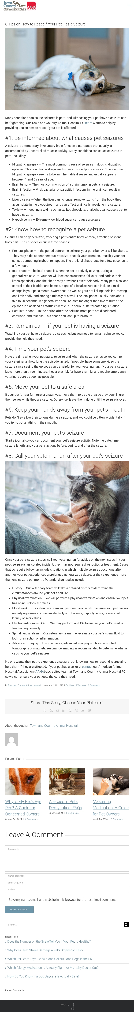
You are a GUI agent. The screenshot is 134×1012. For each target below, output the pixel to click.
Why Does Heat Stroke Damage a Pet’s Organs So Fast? (45, 950)
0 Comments (94, 685)
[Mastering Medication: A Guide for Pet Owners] (111, 770)
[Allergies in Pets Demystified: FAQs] (67, 770)
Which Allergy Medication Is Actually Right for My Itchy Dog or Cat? (52, 967)
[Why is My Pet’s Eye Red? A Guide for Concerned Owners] (23, 770)
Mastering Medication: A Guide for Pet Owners (111, 808)
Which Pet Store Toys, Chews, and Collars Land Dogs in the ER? (50, 959)
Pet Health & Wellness (76, 685)
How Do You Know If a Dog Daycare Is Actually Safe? (43, 976)
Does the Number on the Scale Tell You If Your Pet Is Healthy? (49, 941)
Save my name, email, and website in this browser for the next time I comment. (62, 899)
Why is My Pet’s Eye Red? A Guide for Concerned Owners (23, 808)
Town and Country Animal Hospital (24, 685)
